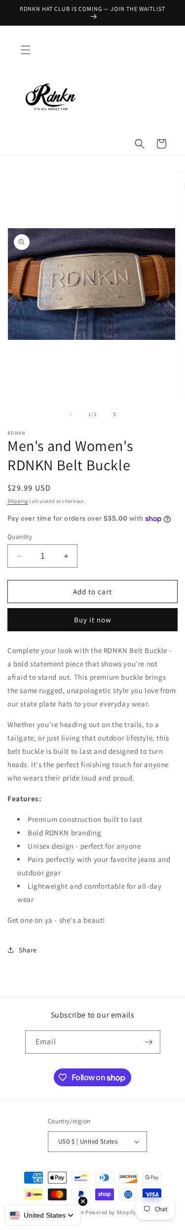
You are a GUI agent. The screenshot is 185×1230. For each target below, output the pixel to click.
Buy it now (92, 619)
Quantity (19, 537)
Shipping (17, 501)
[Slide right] (114, 414)
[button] (26, 50)
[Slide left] (71, 414)
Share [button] (28, 949)
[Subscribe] (149, 1042)
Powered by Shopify (110, 1212)
